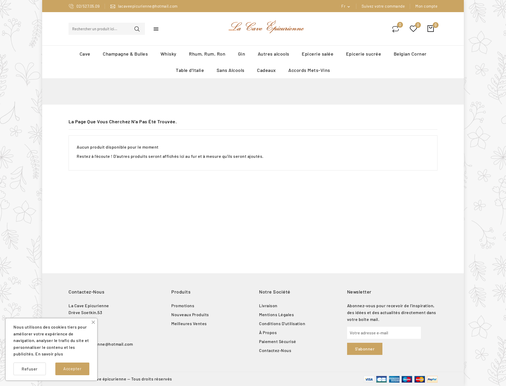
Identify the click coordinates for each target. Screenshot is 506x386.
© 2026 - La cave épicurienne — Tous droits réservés (120, 378)
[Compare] (395, 28)
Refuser (30, 368)
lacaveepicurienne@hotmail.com (101, 343)
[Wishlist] (413, 28)
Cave (85, 54)
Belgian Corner (410, 54)
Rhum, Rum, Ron (207, 54)
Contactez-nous (86, 292)
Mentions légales (276, 314)
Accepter (72, 368)
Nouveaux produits (190, 314)
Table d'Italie (190, 70)
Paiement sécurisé (277, 341)
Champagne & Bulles (125, 54)
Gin (241, 54)
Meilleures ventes (189, 323)
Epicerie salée (317, 54)
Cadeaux (266, 70)
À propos (268, 332)
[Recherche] (137, 29)
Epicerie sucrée (363, 54)
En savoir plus (49, 353)
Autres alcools (273, 54)
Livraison (268, 305)
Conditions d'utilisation (282, 323)
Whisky (168, 54)
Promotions (182, 305)
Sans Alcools (231, 70)
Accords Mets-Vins (309, 70)
